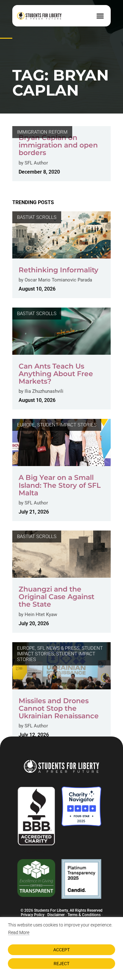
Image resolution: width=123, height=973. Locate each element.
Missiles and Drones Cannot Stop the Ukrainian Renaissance (59, 708)
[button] (100, 16)
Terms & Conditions (84, 915)
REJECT (61, 963)
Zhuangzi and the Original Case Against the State (56, 597)
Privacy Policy (32, 915)
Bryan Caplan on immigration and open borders (58, 145)
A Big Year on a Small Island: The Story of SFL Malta (60, 485)
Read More (18, 932)
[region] (61, 945)
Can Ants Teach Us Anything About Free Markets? (56, 374)
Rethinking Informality (58, 270)
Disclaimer (56, 915)
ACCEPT (61, 949)
